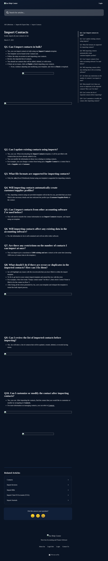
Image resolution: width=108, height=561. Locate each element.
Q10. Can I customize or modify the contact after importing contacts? (91, 100)
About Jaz (42, 546)
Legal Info (50, 546)
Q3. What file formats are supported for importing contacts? (91, 46)
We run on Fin (55, 555)
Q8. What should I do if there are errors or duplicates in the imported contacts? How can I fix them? (90, 86)
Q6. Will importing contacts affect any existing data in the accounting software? (90, 70)
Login (101, 3)
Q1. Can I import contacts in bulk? (89, 34)
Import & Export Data (22, 24)
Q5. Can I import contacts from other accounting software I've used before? (90, 61)
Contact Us (65, 546)
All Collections (8, 24)
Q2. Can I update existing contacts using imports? (90, 40)
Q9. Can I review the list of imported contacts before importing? (91, 94)
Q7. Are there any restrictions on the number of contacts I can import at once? (91, 78)
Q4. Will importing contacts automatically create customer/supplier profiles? (88, 53)
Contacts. (51, 405)
